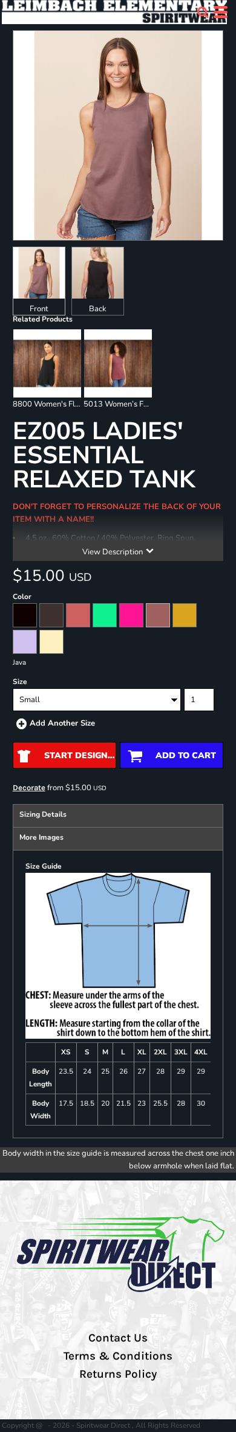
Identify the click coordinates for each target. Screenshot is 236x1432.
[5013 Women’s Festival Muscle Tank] (118, 363)
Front (39, 308)
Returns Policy (118, 1374)
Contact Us (118, 1338)
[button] (203, 12)
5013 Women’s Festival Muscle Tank (148, 404)
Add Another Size (62, 723)
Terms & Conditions (118, 1356)
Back (98, 308)
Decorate (29, 787)
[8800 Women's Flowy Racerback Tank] (47, 363)
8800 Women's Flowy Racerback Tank (80, 404)
